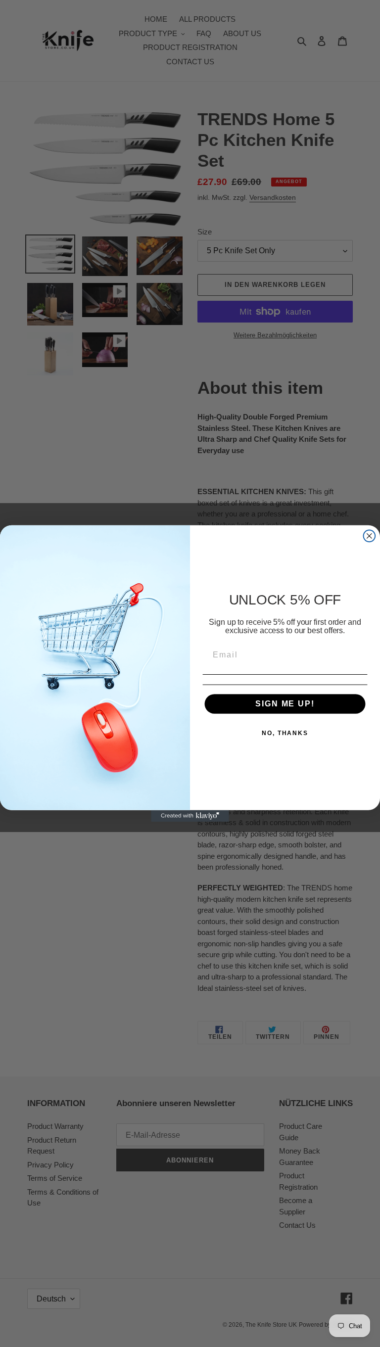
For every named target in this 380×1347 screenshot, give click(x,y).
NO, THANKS (285, 733)
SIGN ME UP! (284, 703)
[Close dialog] (370, 536)
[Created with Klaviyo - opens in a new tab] (190, 816)
